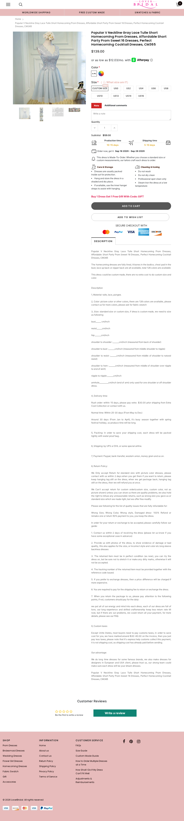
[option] (36, 12)
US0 (116, 88)
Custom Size (99, 88)
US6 (153, 88)
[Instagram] (138, 741)
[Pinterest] (131, 741)
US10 (100, 95)
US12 (116, 95)
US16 (141, 95)
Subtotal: (96, 135)
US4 (141, 88)
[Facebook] (124, 741)
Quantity (95, 121)
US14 (128, 95)
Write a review (115, 713)
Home (18, 19)
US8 (166, 88)
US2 (128, 88)
